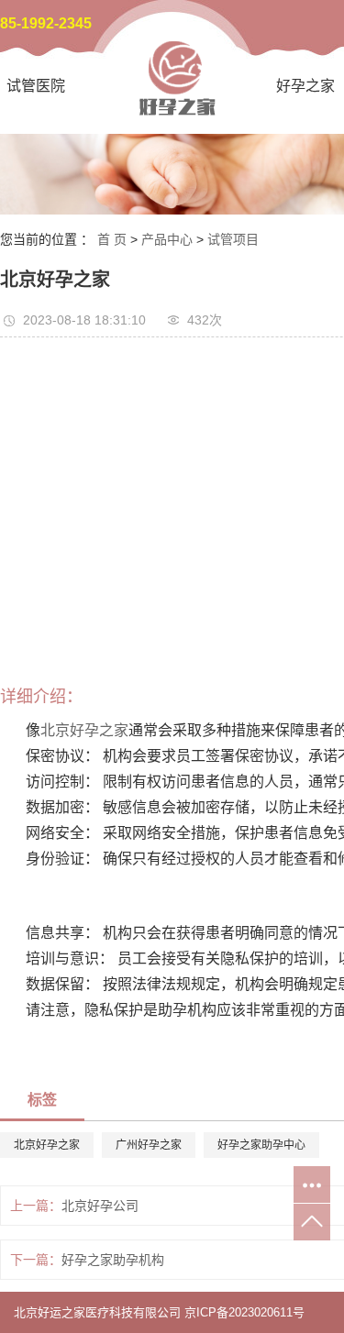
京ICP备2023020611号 (244, 1312)
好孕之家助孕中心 (261, 1145)
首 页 (112, 239)
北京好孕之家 (84, 730)
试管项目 (233, 239)
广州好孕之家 (149, 1145)
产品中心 (167, 239)
